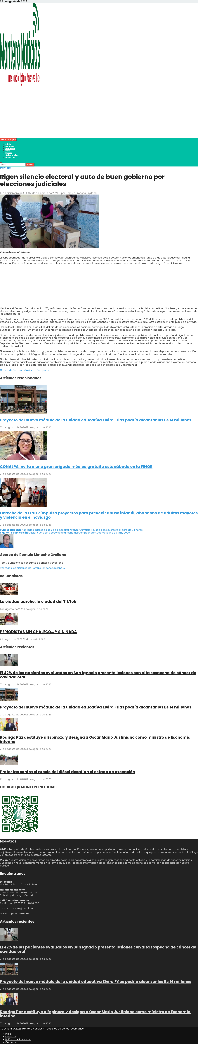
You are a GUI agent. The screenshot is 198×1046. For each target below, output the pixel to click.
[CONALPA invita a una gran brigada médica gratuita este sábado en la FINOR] (23, 459)
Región (9, 153)
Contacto (11, 1042)
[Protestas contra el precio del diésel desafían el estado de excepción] (9, 764)
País (7, 150)
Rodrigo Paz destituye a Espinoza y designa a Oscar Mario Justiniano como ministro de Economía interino (95, 739)
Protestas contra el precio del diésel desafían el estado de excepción (67, 771)
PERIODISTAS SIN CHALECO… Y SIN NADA (38, 631)
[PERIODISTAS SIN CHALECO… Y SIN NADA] (9, 624)
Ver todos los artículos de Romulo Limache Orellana (32, 568)
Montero (9, 146)
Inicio (8, 144)
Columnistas (11, 155)
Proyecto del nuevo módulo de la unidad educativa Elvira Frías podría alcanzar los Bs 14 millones (95, 420)
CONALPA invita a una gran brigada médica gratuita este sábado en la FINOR (76, 466)
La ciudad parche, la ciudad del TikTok (38, 601)
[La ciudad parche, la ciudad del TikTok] (9, 594)
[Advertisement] (81, 119)
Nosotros (10, 157)
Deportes (10, 148)
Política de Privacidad (18, 1039)
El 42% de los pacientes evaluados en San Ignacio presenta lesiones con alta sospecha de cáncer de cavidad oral (98, 675)
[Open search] (1, 162)
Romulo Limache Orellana (81, 193)
